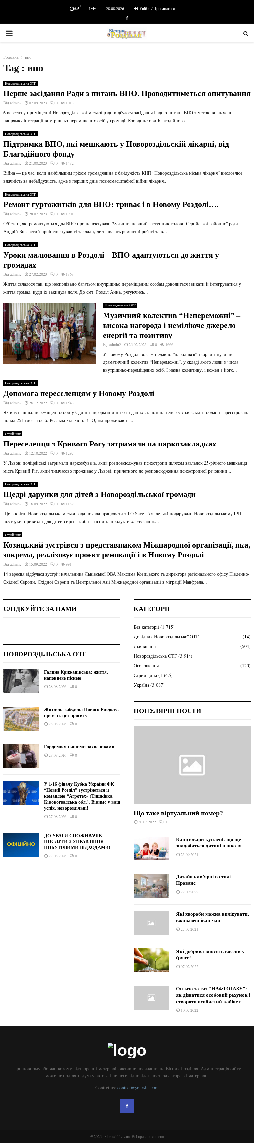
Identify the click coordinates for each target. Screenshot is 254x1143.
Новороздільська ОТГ (20, 83)
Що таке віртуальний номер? (178, 813)
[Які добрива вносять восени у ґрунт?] (151, 960)
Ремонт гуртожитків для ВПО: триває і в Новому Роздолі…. (111, 204)
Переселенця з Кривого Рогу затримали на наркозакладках (109, 444)
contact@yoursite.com (138, 1087)
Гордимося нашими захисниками (79, 746)
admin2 (15, 102)
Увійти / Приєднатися (156, 8)
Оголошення (146, 665)
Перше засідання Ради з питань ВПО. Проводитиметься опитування (127, 93)
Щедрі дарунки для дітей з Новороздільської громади (99, 494)
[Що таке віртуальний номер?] (192, 765)
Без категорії (146, 627)
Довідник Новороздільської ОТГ (166, 636)
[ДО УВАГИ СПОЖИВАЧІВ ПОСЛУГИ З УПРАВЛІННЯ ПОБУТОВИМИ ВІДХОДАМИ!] (21, 845)
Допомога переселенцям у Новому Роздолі (78, 393)
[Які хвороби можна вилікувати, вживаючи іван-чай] (151, 923)
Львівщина (145, 646)
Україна (141, 685)
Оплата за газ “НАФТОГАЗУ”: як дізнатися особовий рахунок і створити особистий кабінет (213, 995)
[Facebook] (127, 1106)
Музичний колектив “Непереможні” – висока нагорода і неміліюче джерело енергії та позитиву (171, 325)
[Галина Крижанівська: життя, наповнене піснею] (21, 681)
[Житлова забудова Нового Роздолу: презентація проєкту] (21, 719)
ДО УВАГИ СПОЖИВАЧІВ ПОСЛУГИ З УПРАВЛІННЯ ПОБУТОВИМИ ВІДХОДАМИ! (77, 841)
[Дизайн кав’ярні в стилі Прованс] (151, 886)
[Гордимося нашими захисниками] (21, 756)
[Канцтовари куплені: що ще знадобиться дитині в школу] (151, 848)
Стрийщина (13, 433)
